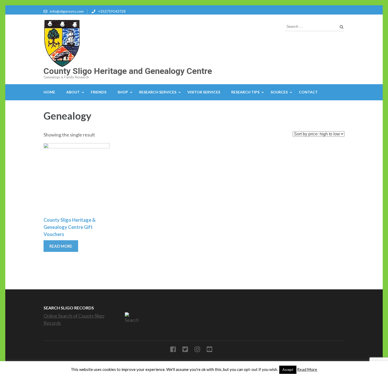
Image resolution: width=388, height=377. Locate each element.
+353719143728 (112, 11)
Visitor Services (203, 92)
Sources (279, 92)
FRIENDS (98, 92)
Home (49, 92)
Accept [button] (287, 369)
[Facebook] (173, 350)
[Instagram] (197, 350)
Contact (308, 92)
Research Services (157, 92)
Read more (60, 246)
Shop (122, 92)
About (73, 92)
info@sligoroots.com (67, 11)
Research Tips (245, 92)
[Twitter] (185, 350)
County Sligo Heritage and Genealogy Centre (128, 71)
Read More (307, 369)
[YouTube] (209, 350)
